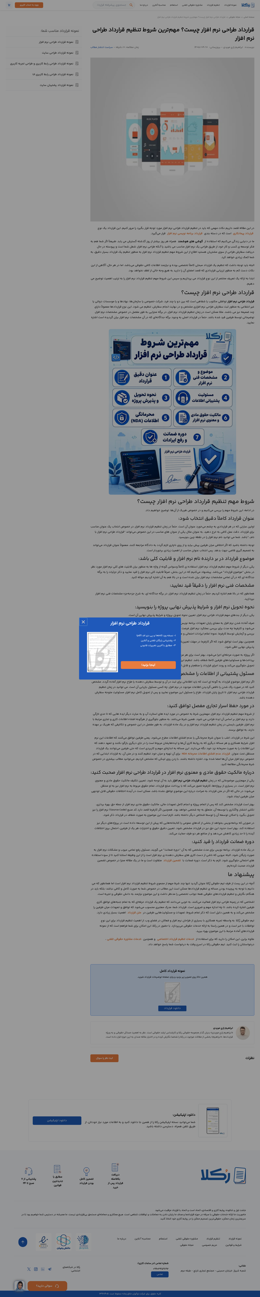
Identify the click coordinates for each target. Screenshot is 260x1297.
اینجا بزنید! (148, 665)
